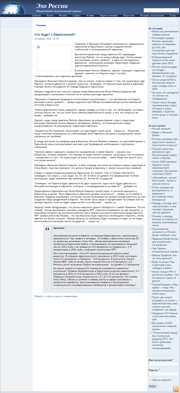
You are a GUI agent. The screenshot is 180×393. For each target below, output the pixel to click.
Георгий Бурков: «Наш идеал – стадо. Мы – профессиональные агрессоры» (165, 289)
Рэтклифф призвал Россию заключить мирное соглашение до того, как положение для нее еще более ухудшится (165, 46)
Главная (36, 15)
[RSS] (176, 389)
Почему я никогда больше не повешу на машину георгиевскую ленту (165, 221)
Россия (63, 15)
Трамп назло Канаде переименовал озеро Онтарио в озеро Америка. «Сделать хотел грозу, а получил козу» (165, 110)
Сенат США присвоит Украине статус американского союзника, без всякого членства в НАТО (165, 167)
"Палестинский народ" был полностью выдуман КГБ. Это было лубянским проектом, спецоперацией (165, 340)
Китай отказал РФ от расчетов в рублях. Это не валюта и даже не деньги (165, 276)
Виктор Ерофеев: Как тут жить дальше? (164, 257)
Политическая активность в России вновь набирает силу (164, 232)
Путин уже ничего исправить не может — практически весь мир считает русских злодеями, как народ (165, 303)
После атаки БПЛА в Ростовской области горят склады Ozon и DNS (164, 84)
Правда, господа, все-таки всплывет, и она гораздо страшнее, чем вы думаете (165, 208)
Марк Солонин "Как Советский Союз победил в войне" (163, 264)
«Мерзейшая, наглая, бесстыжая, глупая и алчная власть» (164, 180)
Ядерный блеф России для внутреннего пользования (165, 241)
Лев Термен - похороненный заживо (165, 250)
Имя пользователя (161, 360)
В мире (90, 15)
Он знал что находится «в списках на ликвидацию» (165, 95)
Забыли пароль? (161, 379)
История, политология (152, 15)
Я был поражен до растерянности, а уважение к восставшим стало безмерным (162, 193)
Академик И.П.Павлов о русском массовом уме (164, 316)
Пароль (154, 370)
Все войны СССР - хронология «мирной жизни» (164, 326)
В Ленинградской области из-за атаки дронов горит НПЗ (163, 60)
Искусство (128, 15)
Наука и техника (108, 15)
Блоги (50, 15)
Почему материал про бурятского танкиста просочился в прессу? (165, 142)
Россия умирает (161, 128)
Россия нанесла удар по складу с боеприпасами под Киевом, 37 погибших (164, 71)
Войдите (38, 296)
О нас (173, 15)
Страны (77, 15)
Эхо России (52, 5)
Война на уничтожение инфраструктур (165, 33)
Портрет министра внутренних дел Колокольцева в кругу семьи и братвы (164, 153)
